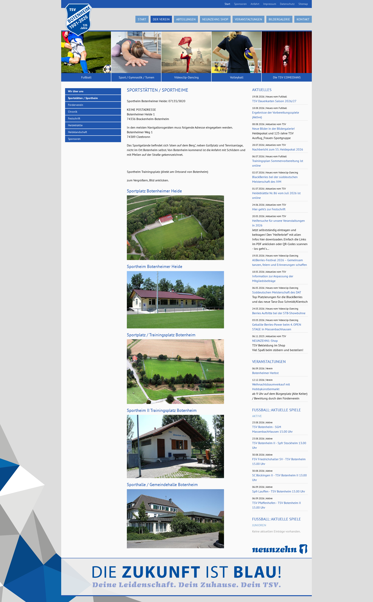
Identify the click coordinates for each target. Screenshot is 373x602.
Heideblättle (75, 125)
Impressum (269, 4)
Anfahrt (255, 4)
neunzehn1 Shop (215, 19)
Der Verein (161, 19)
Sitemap (303, 4)
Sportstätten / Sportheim (83, 98)
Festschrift (74, 118)
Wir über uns (75, 91)
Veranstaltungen (248, 19)
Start (227, 4)
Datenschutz (287, 4)
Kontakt (303, 19)
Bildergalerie (279, 19)
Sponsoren (240, 4)
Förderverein (75, 105)
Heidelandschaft (77, 132)
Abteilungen (186, 19)
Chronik (72, 111)
